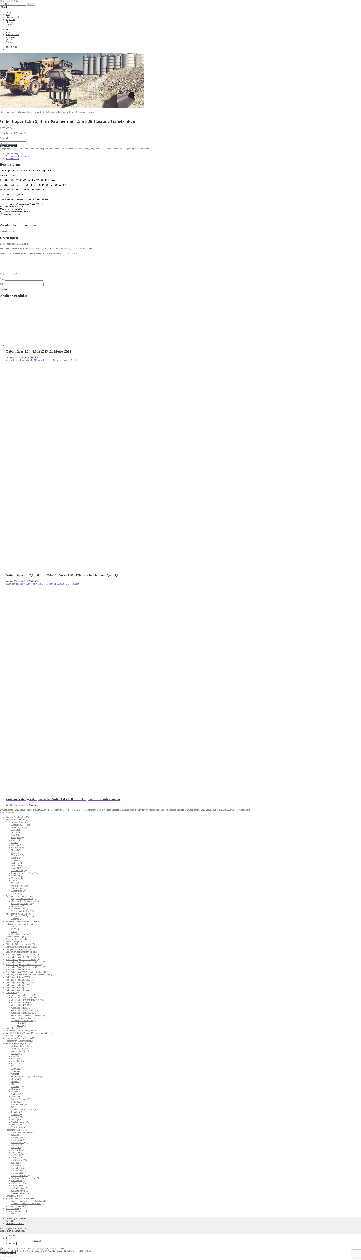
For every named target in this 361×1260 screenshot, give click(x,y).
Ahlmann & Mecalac (20, 825)
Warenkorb (11, 1243)
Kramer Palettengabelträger (106, 148)
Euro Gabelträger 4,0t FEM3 (18, 969)
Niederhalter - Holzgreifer (17, 1041)
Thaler (14, 880)
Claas (13, 840)
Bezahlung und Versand (16, 1218)
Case (13, 835)
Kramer (30, 112)
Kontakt (9, 1221)
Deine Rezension (8, 274)
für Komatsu (16, 1160)
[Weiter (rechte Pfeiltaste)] (4, 1259)
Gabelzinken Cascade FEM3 (24, 997)
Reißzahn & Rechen (20, 911)
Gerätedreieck (12, 1028)
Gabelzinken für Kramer (62, 148)
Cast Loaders (17, 1058)
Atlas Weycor (17, 827)
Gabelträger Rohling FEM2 (18, 980)
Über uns (10, 22)
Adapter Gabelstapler (15, 817)
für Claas (15, 1145)
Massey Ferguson (19, 1099)
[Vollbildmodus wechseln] (4, 1256)
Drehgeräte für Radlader (16, 949)
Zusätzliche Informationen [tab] (17, 156)
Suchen (31, 4)
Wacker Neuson (18, 886)
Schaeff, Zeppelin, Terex (22, 873)
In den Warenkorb (8, 146)
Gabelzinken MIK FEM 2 (22, 1010)
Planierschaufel (18, 908)
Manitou (15, 865)
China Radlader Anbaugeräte (18, 944)
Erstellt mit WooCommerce (12, 1231)
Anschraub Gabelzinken (22, 995)
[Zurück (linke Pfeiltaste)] (1, 1259)
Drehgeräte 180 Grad (20, 916)
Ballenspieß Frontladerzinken (19, 924)
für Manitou (16, 1170)
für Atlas (15, 1135)
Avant (14, 830)
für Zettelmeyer (18, 1191)
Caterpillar (16, 837)
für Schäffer (16, 1180)
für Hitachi (16, 1155)
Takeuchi (15, 878)
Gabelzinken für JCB (20, 1008)
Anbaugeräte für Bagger (16, 896)
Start (2, 112)
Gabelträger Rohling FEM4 (18, 985)
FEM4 (14, 931)
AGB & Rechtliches (15, 1223)
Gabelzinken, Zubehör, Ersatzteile (26, 1015)
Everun (14, 845)
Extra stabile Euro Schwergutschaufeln (28, 1201)
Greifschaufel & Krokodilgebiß (19, 1030)
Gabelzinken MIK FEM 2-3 (23, 1013)
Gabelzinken (11, 992)
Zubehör (15, 893)
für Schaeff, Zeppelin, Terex (23, 1178)
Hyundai (15, 1081)
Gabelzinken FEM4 (20, 1002)
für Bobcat (16, 1140)
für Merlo (15, 1173)
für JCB (14, 1158)
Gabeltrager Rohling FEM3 (18, 982)
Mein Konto (11, 1235)
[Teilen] (7, 1256)
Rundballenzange (19, 934)
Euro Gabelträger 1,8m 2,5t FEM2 (21, 959)
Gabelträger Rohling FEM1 (18, 977)
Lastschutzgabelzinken (21, 1018)
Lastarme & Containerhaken (18, 1038)
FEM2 (14, 926)
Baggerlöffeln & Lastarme (23, 901)
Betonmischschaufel (15, 939)
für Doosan (16, 1147)
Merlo (14, 868)
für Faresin (16, 1150)
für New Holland (19, 1175)
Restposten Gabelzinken (22, 1020)
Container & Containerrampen (19, 947)
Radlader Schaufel (14, 1130)
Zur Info (9, 24)
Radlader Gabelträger (15, 112)
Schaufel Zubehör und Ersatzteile (26, 1203)
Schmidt (15, 1114)
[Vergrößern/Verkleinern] (1, 1256)
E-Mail (3, 284)
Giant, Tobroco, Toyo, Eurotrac (25, 1076)
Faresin (14, 1071)
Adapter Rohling (18, 822)
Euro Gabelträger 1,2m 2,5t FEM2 (21, 954)
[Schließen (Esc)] (9, 1256)
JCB (13, 853)
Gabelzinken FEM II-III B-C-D (25, 1000)
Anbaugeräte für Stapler (16, 914)
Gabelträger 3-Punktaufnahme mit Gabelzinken (27, 975)
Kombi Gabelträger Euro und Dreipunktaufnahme (28, 1033)
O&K (13, 1107)
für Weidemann (18, 1188)
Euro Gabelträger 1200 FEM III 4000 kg (24, 962)
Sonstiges (10, 1213)
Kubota (14, 860)
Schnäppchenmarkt (14, 1206)
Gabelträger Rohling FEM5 (18, 987)
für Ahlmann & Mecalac (22, 1132)
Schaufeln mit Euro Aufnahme (19, 1198)
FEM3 (14, 929)
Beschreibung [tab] (12, 153)
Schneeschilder (12, 1208)
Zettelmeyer (16, 891)
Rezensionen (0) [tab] (13, 158)
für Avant (15, 1137)
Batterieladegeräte (14, 936)
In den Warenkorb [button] (29, 357)
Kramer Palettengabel (83, 148)
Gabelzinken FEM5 (20, 1005)
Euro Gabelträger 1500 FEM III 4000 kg (24, 964)
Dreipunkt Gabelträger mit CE (19, 952)
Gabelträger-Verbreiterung (17, 990)
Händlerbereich (12, 17)
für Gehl (15, 1152)
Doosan (14, 842)
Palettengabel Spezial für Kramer (134, 148)
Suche (8, 1238)
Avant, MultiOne (18, 1051)
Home (8, 12)
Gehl (13, 1074)
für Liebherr (16, 1168)
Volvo (14, 883)
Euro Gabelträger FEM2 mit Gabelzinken (24, 972)
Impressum (10, 19)
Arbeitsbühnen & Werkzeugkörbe (21, 921)
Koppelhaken (12, 1036)
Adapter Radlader (13, 819)
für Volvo (15, 1185)
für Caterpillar (17, 1142)
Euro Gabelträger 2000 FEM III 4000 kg (24, 967)
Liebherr (15, 863)
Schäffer (15, 875)
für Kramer (16, 1163)
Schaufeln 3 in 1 (13, 1196)
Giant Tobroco (17, 847)
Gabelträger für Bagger (21, 903)
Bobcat (14, 832)
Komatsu (15, 855)
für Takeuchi (17, 1183)
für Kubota (16, 1165)
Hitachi (14, 850)
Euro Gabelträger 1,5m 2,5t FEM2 (21, 957)
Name (2, 279)
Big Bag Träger (12, 941)
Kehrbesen (16, 906)
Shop (8, 14)
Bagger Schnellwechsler (22, 898)
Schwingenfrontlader (15, 1211)
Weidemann (16, 888)
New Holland (17, 870)
